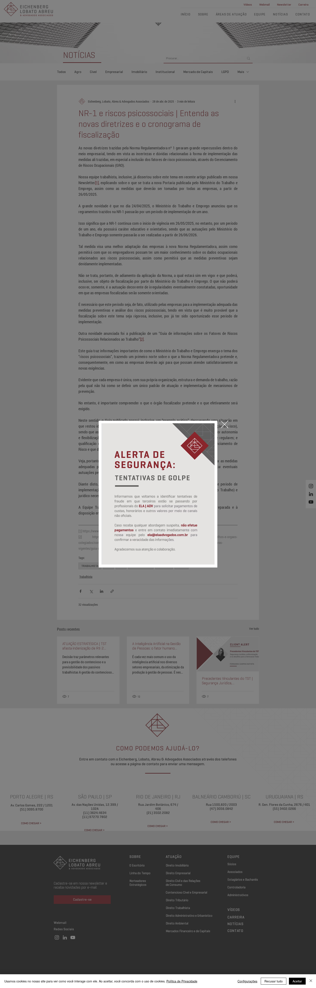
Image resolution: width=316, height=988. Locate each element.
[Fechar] (310, 981)
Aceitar (297, 981)
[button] (224, 424)
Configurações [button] (247, 981)
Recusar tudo (273, 981)
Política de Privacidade (181, 981)
